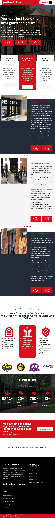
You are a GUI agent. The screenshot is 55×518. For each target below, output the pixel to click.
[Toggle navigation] (50, 2)
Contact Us (44, 2)
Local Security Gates (12, 2)
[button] (27, 448)
